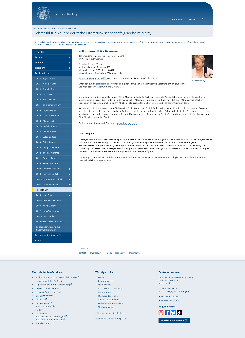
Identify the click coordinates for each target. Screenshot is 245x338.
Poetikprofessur (44, 44)
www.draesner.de (125, 123)
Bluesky (173, 312)
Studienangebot (106, 307)
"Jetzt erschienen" (104, 83)
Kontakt (82, 253)
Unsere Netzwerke (170, 296)
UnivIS (38, 310)
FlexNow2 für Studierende (47, 288)
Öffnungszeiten (105, 281)
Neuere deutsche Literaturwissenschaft (124, 42)
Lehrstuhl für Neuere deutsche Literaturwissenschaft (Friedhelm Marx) (92, 32)
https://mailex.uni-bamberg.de (50, 316)
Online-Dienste (42, 303)
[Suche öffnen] (202, 19)
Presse (101, 277)
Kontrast (177, 19)
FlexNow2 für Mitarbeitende (48, 292)
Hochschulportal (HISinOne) (48, 281)
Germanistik (99, 42)
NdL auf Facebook (114, 253)
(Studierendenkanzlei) (45, 306)
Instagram (161, 312)
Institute (88, 42)
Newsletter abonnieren (172, 320)
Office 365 (40, 299)
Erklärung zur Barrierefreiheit (109, 313)
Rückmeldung (104, 292)
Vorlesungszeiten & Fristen (111, 303)
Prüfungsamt (104, 284)
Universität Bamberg (47, 22)
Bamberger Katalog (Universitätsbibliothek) (56, 277)
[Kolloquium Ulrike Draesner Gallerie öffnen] (202, 66)
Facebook (167, 312)
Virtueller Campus (43, 323)
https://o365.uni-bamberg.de (49, 319)
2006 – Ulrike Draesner (62, 44)
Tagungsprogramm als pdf (91, 78)
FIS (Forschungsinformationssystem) (52, 284)
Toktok (179, 312)
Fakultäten (44, 42)
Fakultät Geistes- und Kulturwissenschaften (55, 28)
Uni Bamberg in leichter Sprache (111, 318)
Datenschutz (135, 253)
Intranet (39, 296)
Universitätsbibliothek (108, 299)
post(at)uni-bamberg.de (177, 291)
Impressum (95, 253)
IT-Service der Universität (110, 288)
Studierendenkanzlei (108, 296)
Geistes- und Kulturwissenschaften (67, 42)
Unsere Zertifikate (170, 300)
